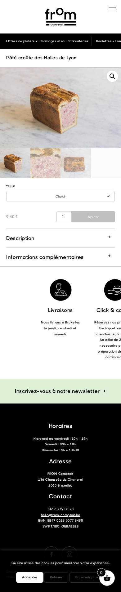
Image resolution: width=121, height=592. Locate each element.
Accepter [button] (29, 577)
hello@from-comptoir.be (60, 515)
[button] (112, 76)
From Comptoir (60, 17)
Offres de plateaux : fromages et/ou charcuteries (47, 41)
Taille (10, 186)
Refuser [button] (56, 577)
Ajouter (93, 217)
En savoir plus (86, 577)
